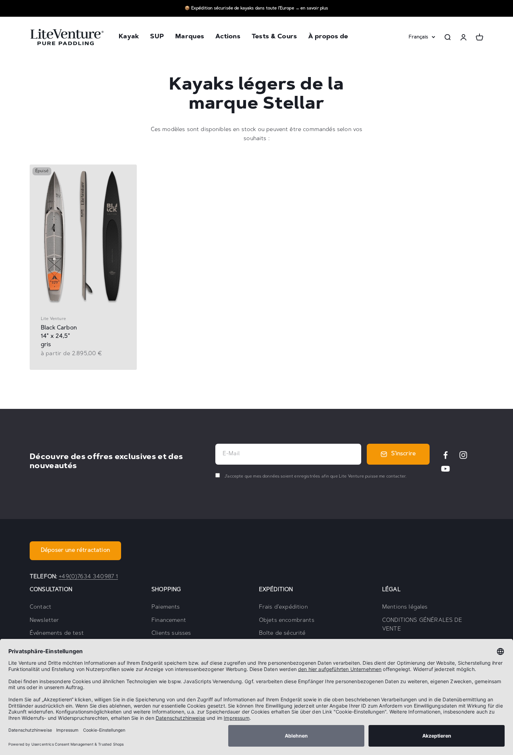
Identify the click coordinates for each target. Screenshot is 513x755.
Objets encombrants (286, 620)
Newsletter (44, 620)
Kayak (129, 37)
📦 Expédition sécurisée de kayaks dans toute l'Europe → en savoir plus (256, 8)
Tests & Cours (274, 37)
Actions (227, 37)
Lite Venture (53, 319)
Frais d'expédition (283, 607)
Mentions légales (405, 607)
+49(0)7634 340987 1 (88, 577)
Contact (40, 607)
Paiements (165, 607)
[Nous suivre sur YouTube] (445, 468)
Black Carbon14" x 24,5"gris (59, 336)
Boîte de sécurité (282, 633)
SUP (157, 37)
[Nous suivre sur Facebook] (445, 455)
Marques (189, 37)
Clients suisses (171, 633)
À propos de (328, 37)
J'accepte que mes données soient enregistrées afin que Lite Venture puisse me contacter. (315, 476)
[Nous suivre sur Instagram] (463, 455)
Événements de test (57, 633)
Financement (168, 620)
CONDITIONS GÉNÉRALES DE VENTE (422, 625)
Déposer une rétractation (75, 550)
